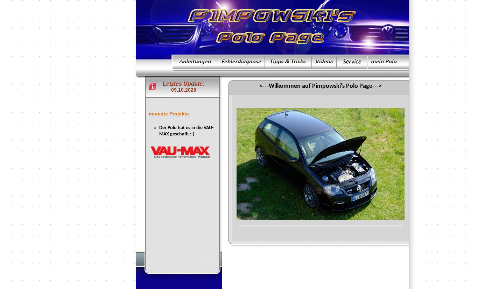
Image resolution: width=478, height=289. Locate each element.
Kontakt (332, 259)
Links (353, 259)
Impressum (307, 259)
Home (282, 259)
